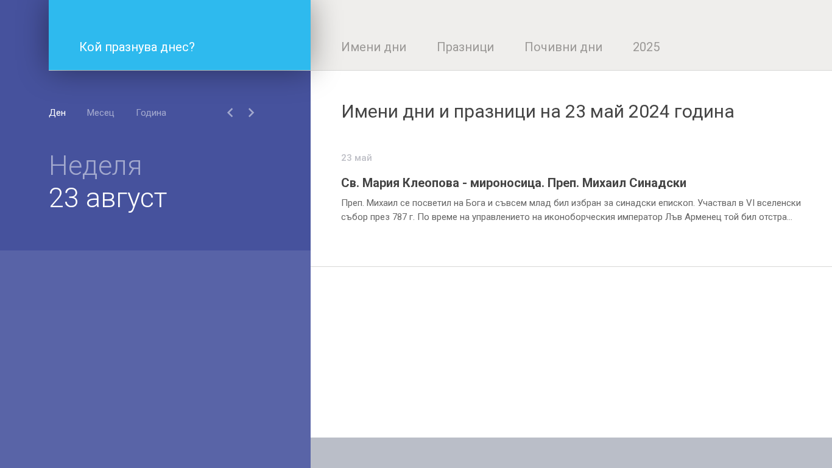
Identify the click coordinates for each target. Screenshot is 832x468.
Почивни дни (563, 47)
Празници (465, 47)
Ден (57, 112)
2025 (646, 47)
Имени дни (373, 47)
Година (151, 112)
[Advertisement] (571, 352)
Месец (101, 112)
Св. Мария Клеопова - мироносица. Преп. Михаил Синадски (513, 183)
